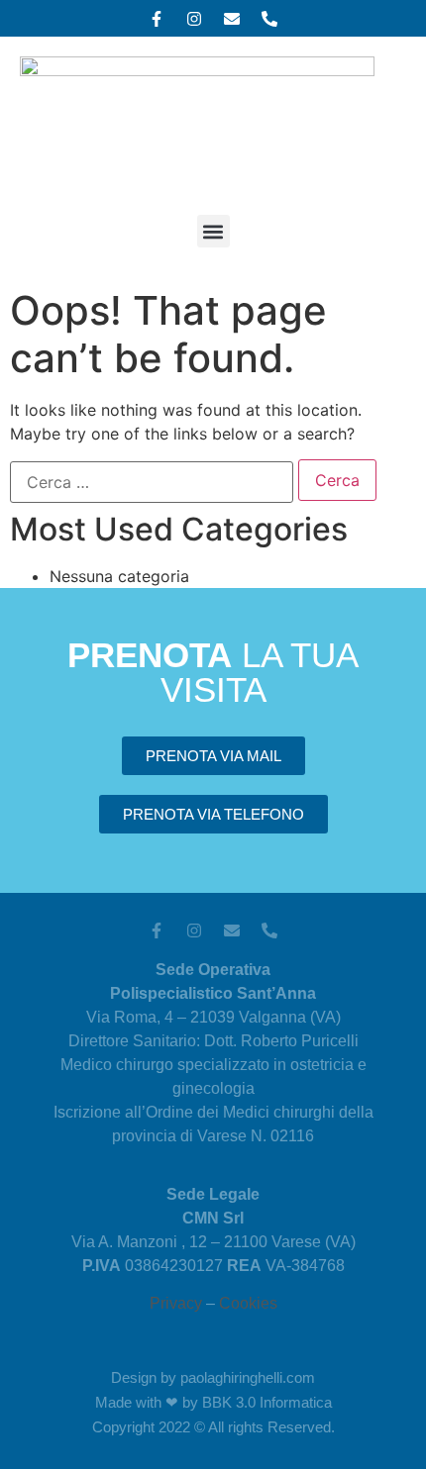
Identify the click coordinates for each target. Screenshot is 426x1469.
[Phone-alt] (269, 19)
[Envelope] (232, 19)
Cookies (248, 1303)
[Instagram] (194, 19)
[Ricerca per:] (151, 482)
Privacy (176, 1303)
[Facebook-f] (156, 19)
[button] (213, 231)
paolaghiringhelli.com (247, 1377)
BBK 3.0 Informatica (267, 1402)
